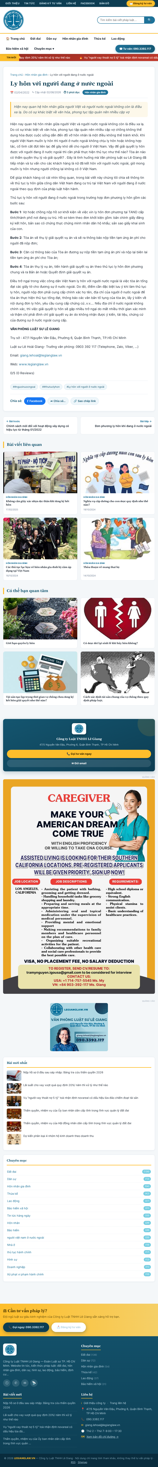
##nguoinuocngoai (24, 386)
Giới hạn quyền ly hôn (20, 643)
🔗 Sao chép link (85, 401)
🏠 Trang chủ (15, 38)
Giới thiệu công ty (95, 1403)
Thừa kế (100, 38)
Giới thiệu (12, 3)
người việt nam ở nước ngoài (78, 1237)
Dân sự (51, 38)
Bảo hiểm (78, 1230)
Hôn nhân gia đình (75, 38)
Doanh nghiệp (78, 1267)
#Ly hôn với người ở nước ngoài (85, 386)
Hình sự (78, 1259)
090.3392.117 (95, 1419)
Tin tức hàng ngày (78, 1215)
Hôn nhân (78, 1223)
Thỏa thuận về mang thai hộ (101, 567)
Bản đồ (104, 3)
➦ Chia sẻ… (58, 401)
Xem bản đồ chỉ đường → (102, 1436)
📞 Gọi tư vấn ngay (79, 753)
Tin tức (29, 3)
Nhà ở (78, 1244)
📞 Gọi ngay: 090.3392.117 (26, 1327)
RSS (73, 1462)
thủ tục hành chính (78, 1252)
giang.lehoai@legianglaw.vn (41, 355)
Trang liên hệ (118, 1403)
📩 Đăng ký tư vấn (141, 3)
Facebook (88, 3)
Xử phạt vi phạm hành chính (78, 1274)
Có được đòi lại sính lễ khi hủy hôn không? (110, 643)
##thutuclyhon (51, 386)
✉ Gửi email (79, 763)
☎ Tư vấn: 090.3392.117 (135, 48)
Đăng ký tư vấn (51, 3)
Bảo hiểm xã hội (17, 48)
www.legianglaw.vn (33, 364)
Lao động (118, 38)
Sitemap (82, 1462)
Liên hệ (71, 3)
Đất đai (35, 38)
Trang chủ (16, 74)
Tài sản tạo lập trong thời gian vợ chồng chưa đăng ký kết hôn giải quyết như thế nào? (40, 698)
